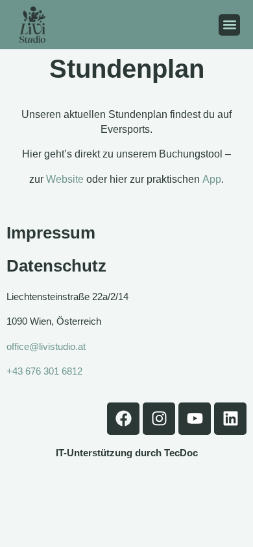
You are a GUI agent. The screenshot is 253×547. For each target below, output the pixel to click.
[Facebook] (123, 418)
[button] (229, 25)
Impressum (50, 232)
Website (65, 179)
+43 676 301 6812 (44, 371)
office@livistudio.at (46, 346)
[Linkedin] (230, 418)
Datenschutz (56, 265)
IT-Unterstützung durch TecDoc (127, 452)
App (211, 179)
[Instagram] (159, 418)
